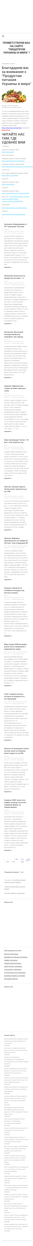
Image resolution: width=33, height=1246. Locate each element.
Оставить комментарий (17, 233)
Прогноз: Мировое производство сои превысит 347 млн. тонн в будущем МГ (16, 540)
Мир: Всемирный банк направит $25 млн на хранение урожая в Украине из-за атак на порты (16, 1041)
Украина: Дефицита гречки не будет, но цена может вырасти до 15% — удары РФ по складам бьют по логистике (16, 1226)
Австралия (7, 339)
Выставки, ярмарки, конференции (15, 893)
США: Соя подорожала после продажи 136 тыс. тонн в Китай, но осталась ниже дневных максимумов (16, 1169)
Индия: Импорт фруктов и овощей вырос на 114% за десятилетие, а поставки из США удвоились (16, 1089)
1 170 (13, 862)
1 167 (22, 859)
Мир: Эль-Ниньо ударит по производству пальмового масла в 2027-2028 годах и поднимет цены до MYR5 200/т (16, 1149)
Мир (5, 546)
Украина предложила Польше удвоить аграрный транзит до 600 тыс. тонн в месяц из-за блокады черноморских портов (15, 1099)
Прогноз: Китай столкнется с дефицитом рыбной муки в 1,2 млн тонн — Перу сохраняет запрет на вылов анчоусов (16, 1217)
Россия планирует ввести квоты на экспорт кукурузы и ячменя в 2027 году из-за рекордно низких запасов (16, 1139)
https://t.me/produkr (8, 152)
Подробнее (7, 267)
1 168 (27, 859)
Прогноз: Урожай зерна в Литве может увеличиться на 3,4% (15, 489)
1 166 (16, 859)
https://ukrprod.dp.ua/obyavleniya (12, 128)
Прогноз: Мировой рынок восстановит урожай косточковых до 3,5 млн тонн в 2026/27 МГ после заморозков (15, 1071)
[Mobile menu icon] (3, 36)
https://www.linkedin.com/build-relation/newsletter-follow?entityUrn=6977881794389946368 (15, 199)
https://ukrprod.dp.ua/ (8, 184)
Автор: (13, 231)
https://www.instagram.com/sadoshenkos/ (14, 208)
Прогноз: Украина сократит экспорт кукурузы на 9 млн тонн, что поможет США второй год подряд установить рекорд (15, 1159)
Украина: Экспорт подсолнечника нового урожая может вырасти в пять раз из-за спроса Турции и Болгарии (16, 1080)
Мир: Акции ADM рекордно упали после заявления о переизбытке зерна (15, 646)
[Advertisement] (16, 16)
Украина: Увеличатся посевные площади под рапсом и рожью (14, 590)
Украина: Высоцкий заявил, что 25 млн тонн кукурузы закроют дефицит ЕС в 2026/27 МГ (15, 1178)
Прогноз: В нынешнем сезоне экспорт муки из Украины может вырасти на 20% (16, 750)
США (5, 701)
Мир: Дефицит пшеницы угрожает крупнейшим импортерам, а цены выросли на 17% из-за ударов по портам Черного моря (16, 1111)
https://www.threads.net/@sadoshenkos (14, 214)
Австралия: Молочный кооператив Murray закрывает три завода (13, 334)
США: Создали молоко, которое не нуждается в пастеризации (14, 696)
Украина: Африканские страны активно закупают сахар (15, 388)
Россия (6, 281)
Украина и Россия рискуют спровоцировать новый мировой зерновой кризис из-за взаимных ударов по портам (16, 1060)
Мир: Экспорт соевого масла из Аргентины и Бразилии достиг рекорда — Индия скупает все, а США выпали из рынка (16, 1207)
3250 (22, 862)
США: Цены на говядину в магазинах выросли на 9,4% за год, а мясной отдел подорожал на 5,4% (15, 1050)
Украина (6, 229)
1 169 (7, 862)
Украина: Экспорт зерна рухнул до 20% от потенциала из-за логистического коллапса (16, 1130)
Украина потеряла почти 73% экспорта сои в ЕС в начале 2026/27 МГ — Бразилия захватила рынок (16, 1197)
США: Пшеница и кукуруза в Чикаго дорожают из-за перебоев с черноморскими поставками (14, 1121)
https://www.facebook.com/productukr (13, 161)
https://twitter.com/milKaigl (10, 175)
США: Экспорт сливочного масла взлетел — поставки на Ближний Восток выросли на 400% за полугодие (16, 1188)
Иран (5, 445)
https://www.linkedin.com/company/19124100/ (15, 193)
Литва (5, 494)
